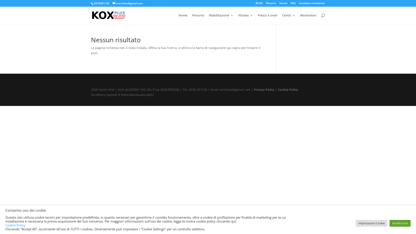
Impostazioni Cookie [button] (371, 223)
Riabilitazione (219, 15)
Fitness (243, 15)
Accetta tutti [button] (400, 223)
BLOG (259, 3)
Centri (286, 15)
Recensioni (308, 15)
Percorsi (271, 3)
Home (183, 15)
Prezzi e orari (267, 15)
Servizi (283, 3)
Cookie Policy (288, 90)
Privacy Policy (264, 90)
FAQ (293, 3)
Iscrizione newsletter (312, 3)
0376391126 (101, 3)
